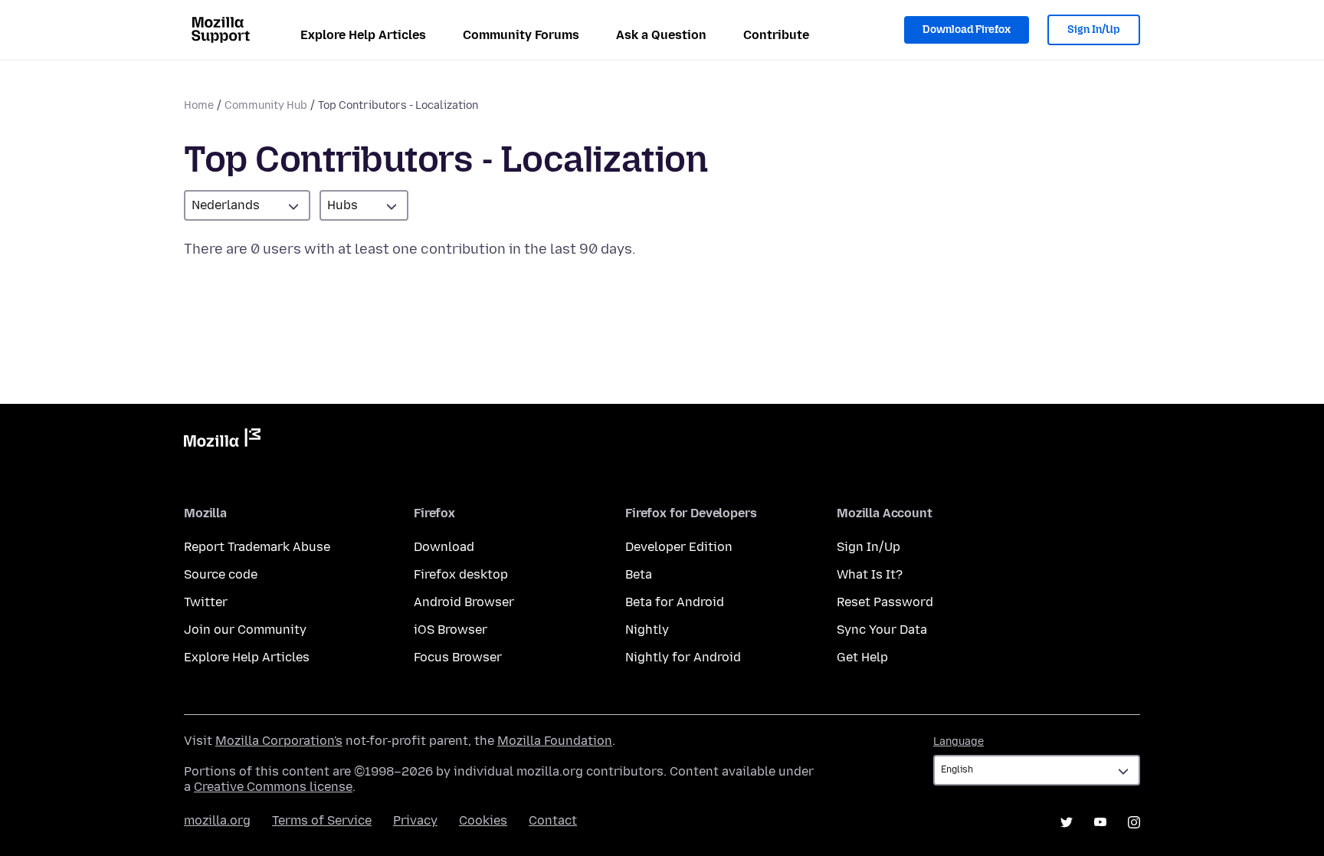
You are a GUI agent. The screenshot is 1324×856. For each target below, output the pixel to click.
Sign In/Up (1093, 29)
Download (444, 547)
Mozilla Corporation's (278, 740)
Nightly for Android (683, 657)
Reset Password (885, 602)
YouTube (1100, 822)
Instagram (1134, 822)
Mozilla (222, 440)
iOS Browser (450, 629)
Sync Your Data (882, 629)
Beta (638, 574)
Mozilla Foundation (554, 740)
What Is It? (870, 574)
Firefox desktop (461, 574)
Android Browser (464, 602)
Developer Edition (678, 547)
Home (199, 105)
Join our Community (245, 629)
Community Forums (521, 35)
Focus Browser (458, 657)
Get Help (862, 657)
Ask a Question (661, 35)
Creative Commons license (273, 786)
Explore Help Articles (363, 35)
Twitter (206, 602)
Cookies (483, 820)
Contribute (776, 35)
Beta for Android (674, 602)
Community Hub (265, 105)
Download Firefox (967, 29)
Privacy (415, 820)
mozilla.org (217, 820)
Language (958, 741)
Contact (553, 820)
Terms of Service (322, 820)
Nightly (647, 629)
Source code (220, 574)
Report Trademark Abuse (257, 547)
